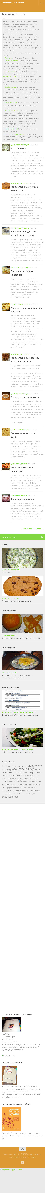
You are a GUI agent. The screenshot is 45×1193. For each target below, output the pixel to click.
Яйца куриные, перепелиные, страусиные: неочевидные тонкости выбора (17, 676)
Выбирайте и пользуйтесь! (11, 1097)
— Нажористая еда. (10, 76)
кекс (17, 788)
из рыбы (17, 781)
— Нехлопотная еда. (10, 61)
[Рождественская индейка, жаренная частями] (6, 357)
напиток (33, 788)
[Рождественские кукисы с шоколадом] (6, 186)
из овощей (29, 778)
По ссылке (13, 1136)
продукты (14, 673)
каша (14, 788)
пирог (22, 791)
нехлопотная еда (17, 268)
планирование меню (27, 749)
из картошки (33, 772)
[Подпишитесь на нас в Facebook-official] (42, 537)
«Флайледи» (6, 1034)
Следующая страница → (32, 528)
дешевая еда (15, 464)
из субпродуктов (34, 781)
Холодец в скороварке (22, 498)
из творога (8, 784)
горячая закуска (8, 769)
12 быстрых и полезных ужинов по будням (17, 752)
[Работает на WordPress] (17, 1157)
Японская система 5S (9, 1042)
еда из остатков (17, 145)
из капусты (23, 772)
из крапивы (16, 775)
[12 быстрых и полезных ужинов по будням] (22, 737)
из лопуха (31, 776)
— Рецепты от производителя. (14, 134)
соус (28, 793)
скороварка (35, 791)
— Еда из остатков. (10, 102)
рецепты (27, 145)
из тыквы (16, 785)
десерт (37, 769)
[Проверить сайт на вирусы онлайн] (11, 1170)
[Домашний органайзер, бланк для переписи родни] (22, 700)
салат (28, 790)
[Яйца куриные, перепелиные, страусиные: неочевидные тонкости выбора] (22, 660)
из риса (10, 782)
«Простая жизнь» (8, 1039)
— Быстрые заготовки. (11, 110)
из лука (36, 775)
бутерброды (12, 766)
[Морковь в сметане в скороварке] (6, 466)
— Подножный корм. (10, 129)
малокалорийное (24, 788)
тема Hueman (31, 1157)
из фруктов (33, 784)
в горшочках (23, 766)
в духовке (35, 766)
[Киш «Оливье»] (6, 147)
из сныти (25, 782)
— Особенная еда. (10, 87)
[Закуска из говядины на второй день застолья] (6, 231)
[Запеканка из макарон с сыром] (6, 432)
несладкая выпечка (11, 790)
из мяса (20, 778)
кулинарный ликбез (8, 635)
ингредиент (8, 788)
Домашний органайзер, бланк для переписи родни (20, 715)
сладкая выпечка (11, 793)
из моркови (13, 779)
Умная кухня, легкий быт (12, 2)
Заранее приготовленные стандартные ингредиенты (22, 638)
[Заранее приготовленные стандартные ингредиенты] (22, 623)
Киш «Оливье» (18, 148)
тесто (37, 794)
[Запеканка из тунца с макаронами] (6, 270)
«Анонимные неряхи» (9, 1037)
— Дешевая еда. (9, 71)
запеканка (7, 772)
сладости (23, 794)
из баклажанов (16, 772)
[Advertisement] (23, 8)
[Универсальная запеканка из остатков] (6, 307)
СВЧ (4, 766)
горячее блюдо (24, 769)
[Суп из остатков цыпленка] (6, 396)
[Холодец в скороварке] (6, 498)
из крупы (25, 776)
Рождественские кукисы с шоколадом (16, 601)
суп (32, 793)
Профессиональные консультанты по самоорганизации (21, 1044)
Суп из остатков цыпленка (25, 397)
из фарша (24, 784)
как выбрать (6, 673)
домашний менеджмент (10, 712)
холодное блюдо (10, 796)
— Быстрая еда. (9, 58)
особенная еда (16, 183)
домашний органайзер (27, 712)
